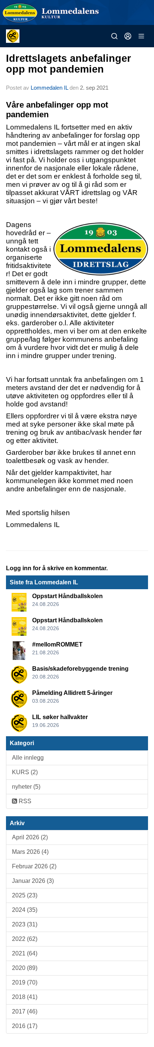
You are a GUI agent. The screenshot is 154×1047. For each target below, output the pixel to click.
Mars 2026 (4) (30, 852)
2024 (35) (24, 910)
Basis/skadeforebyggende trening (80, 668)
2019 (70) (24, 982)
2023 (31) (24, 924)
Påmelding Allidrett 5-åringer (72, 693)
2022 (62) (24, 939)
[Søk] (114, 36)
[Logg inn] (128, 36)
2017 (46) (24, 1011)
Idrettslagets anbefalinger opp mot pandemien (68, 64)
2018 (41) (24, 997)
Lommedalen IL (49, 87)
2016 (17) (24, 1026)
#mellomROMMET (57, 644)
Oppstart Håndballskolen (67, 596)
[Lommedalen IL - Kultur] (77, 12)
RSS (24, 801)
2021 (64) (24, 953)
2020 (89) (24, 968)
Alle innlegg (28, 757)
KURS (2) (25, 772)
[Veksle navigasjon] (141, 36)
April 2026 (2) (30, 837)
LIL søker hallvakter (60, 717)
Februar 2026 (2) (34, 866)
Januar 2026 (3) (33, 881)
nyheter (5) (26, 786)
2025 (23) (24, 895)
